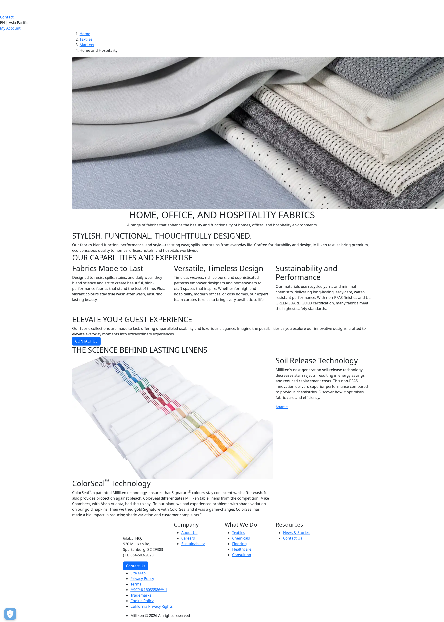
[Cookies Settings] (10, 614)
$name (282, 406)
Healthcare (241, 549)
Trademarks (140, 595)
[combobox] (222, 22)
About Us (189, 532)
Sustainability (193, 543)
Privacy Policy (142, 578)
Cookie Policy (142, 600)
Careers (188, 538)
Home (85, 33)
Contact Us (135, 565)
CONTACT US (86, 341)
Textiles (86, 39)
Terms (135, 584)
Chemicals (241, 538)
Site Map (138, 573)
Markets (87, 44)
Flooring (239, 543)
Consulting (241, 554)
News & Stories (296, 532)
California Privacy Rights (151, 606)
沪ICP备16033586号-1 (148, 589)
